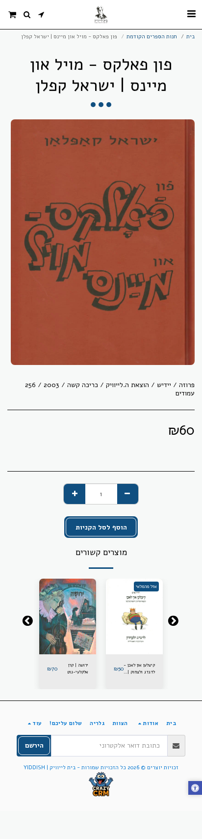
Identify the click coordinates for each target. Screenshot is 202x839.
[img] (134, 617)
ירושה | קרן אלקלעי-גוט (77, 668)
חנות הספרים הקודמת (151, 36)
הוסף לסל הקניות (66, 649)
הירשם (34, 745)
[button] (191, 14)
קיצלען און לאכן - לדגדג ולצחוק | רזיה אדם (139, 668)
